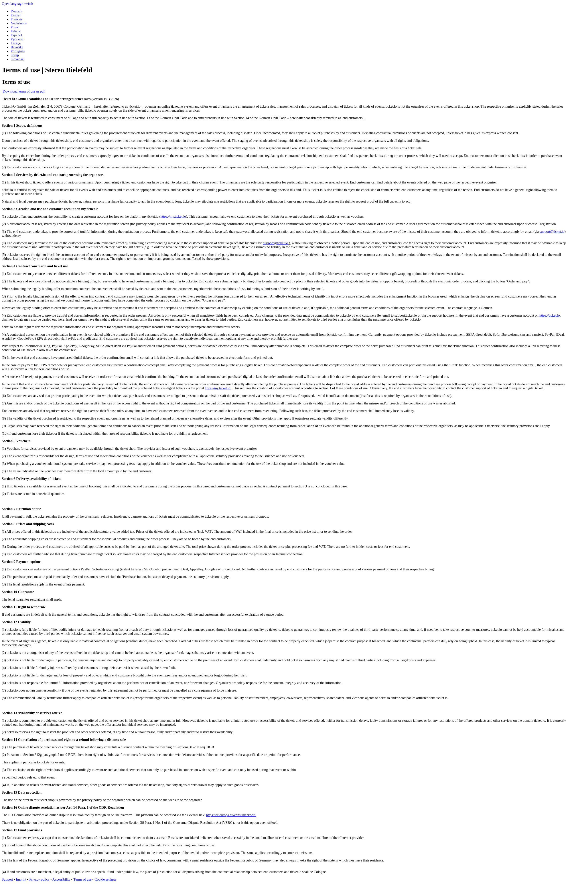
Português (18, 51)
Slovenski (17, 59)
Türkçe (16, 43)
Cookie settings (105, 879)
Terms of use (82, 879)
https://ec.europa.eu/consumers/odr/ (231, 815)
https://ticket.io (549, 315)
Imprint (21, 879)
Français (16, 19)
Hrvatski (17, 47)
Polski (15, 27)
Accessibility (61, 879)
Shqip (15, 55)
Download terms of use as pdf (24, 91)
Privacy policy (39, 879)
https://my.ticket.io (173, 216)
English (16, 15)
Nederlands (19, 23)
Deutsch (16, 11)
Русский (17, 39)
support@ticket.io (552, 231)
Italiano (16, 31)
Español (16, 35)
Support (7, 879)
